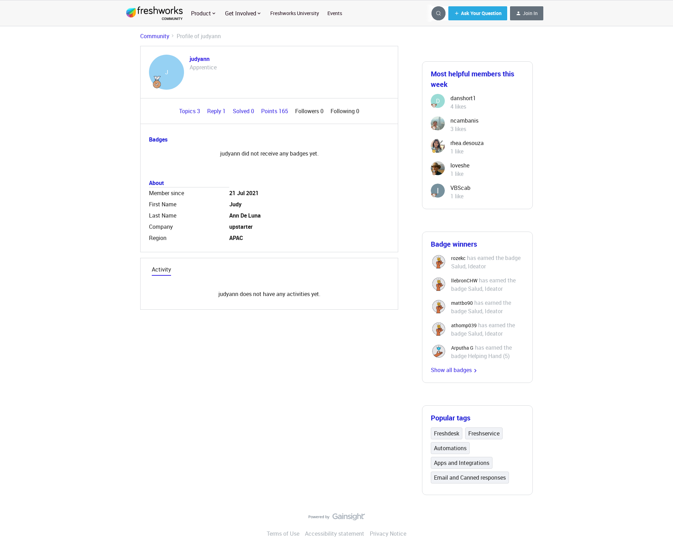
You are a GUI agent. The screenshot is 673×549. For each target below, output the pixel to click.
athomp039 (464, 325)
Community (154, 36)
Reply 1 (217, 111)
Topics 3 (190, 111)
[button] (477, 13)
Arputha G (462, 347)
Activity (161, 269)
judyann (200, 59)
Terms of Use (283, 533)
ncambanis (464, 120)
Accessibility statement (334, 533)
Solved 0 (244, 111)
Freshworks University (294, 13)
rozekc (458, 258)
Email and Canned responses (470, 477)
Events (334, 13)
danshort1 (463, 98)
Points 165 (275, 111)
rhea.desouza (467, 143)
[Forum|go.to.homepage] (154, 13)
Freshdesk (446, 433)
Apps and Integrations (461, 463)
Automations (450, 448)
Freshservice (483, 433)
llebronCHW (464, 280)
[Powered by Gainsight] (336, 518)
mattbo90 (462, 303)
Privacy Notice (388, 533)
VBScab (460, 188)
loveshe (459, 165)
